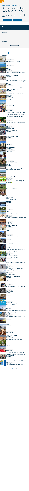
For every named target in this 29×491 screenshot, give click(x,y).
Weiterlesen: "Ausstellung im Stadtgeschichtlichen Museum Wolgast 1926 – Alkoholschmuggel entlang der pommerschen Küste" (13, 215)
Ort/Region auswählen (4, 41)
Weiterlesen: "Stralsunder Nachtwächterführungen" (13, 247)
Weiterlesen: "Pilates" (13, 86)
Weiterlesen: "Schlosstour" (13, 127)
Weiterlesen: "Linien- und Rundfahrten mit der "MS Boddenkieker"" (13, 173)
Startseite (3, 5)
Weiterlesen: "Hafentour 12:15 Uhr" (13, 326)
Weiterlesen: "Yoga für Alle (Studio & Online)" (13, 192)
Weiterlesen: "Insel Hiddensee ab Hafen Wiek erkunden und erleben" (13, 273)
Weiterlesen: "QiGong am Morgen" (13, 161)
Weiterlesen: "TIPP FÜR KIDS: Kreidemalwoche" (13, 149)
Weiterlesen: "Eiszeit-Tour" (13, 71)
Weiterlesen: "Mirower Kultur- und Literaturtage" (13, 198)
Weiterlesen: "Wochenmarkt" (13, 241)
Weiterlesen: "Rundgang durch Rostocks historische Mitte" (13, 79)
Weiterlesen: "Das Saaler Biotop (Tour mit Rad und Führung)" (13, 253)
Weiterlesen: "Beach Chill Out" (13, 222)
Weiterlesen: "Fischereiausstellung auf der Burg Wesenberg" (13, 138)
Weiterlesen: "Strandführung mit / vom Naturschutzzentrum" (13, 155)
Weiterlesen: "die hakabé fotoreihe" (13, 290)
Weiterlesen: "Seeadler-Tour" (13, 167)
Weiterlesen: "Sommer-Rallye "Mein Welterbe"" (13, 120)
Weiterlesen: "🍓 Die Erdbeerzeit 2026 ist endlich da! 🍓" (13, 179)
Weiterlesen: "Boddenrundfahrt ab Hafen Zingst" (13, 308)
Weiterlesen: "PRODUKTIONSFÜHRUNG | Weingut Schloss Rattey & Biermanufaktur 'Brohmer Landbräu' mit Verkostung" (13, 111)
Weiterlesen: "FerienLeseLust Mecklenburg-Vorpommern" (13, 302)
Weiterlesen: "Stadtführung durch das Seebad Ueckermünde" (13, 260)
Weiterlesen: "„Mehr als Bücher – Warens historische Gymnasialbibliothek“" (13, 332)
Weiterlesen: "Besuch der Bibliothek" (13, 97)
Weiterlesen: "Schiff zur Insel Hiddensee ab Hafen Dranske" (13, 103)
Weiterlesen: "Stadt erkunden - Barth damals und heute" (13, 228)
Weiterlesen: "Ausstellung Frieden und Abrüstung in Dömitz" (13, 92)
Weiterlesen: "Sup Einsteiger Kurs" (13, 203)
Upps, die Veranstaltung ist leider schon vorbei (13, 5)
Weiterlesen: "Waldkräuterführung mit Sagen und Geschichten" (13, 343)
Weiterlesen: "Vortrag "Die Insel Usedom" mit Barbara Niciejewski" (13, 278)
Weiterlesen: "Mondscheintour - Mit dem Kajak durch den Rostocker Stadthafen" (13, 320)
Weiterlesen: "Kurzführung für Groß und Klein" (13, 284)
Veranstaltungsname (4, 32)
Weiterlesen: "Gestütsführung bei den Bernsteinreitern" (13, 186)
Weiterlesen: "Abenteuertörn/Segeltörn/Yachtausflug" (13, 133)
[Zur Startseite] (2, 1)
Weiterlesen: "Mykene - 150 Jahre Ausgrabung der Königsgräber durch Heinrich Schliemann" (13, 234)
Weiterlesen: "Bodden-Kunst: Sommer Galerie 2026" (13, 314)
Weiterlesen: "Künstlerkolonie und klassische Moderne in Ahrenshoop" (13, 59)
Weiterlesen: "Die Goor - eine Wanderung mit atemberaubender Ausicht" (13, 209)
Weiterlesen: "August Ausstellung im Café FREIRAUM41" (13, 337)
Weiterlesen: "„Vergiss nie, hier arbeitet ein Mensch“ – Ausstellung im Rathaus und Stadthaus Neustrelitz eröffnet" (13, 357)
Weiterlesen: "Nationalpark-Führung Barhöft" (13, 65)
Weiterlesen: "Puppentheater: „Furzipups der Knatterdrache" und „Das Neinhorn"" (13, 363)
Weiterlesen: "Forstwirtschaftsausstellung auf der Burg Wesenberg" (13, 296)
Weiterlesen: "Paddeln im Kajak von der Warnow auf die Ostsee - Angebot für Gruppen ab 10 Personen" (13, 350)
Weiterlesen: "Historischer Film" (13, 144)
